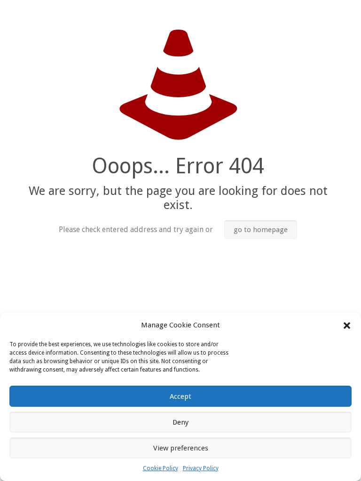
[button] (347, 325)
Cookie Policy (160, 468)
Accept (180, 396)
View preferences (180, 448)
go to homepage (261, 229)
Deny (180, 422)
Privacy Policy (201, 468)
